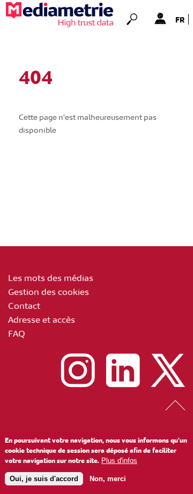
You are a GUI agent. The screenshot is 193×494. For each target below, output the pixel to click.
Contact (24, 305)
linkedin (123, 370)
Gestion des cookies (48, 291)
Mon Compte (160, 18)
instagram (78, 370)
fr (180, 19)
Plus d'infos (119, 461)
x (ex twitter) (168, 370)
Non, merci (108, 479)
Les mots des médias (50, 277)
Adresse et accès (41, 319)
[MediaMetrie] (59, 14)
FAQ (16, 333)
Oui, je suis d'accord (44, 479)
